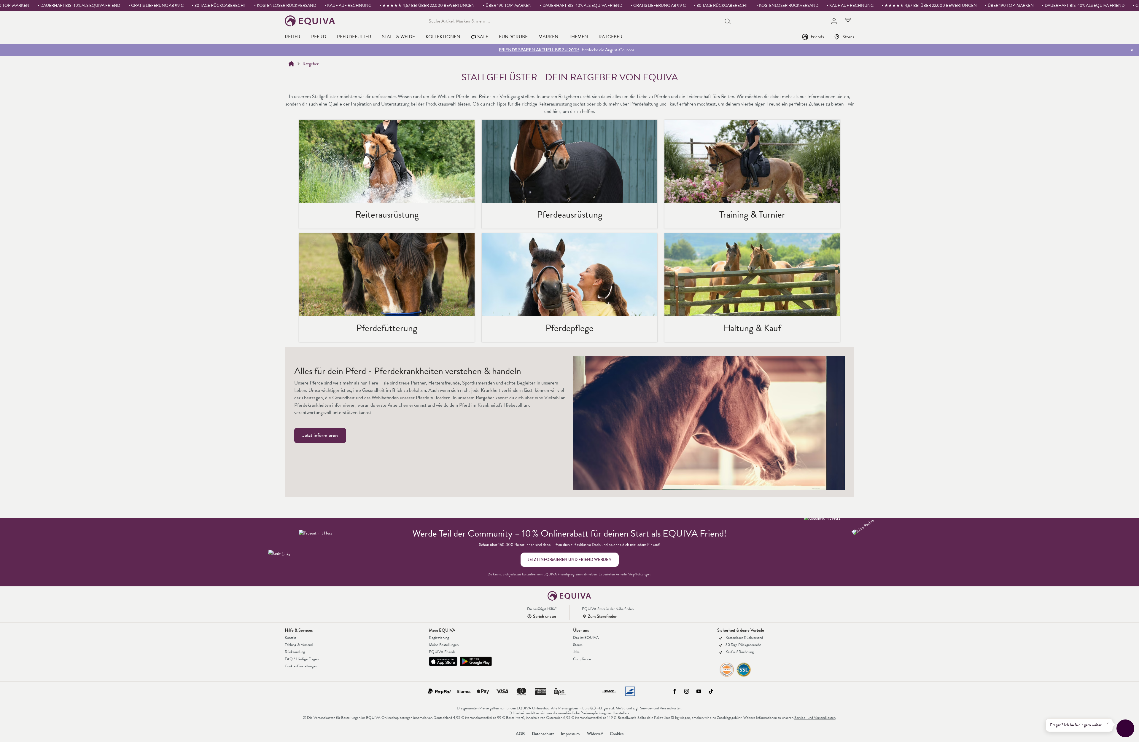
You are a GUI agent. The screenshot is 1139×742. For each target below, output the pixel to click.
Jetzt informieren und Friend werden (570, 559)
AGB (520, 734)
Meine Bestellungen (444, 645)
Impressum (570, 734)
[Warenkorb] (847, 21)
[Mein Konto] (834, 21)
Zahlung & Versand (299, 645)
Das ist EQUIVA (586, 637)
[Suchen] (728, 21)
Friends (817, 36)
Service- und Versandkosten (660, 708)
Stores (848, 36)
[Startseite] (291, 64)
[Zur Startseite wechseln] (310, 20)
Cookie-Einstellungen (301, 666)
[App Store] (443, 661)
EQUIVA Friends (442, 652)
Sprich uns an (544, 616)
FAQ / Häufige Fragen (302, 659)
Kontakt (290, 637)
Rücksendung (295, 652)
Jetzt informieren (320, 435)
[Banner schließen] (1132, 50)
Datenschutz (543, 734)
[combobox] (575, 21)
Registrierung (439, 637)
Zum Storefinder (602, 616)
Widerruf (595, 734)
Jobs (576, 652)
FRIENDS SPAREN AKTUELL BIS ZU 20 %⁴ (539, 50)
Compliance (582, 659)
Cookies (616, 734)
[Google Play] (476, 661)
